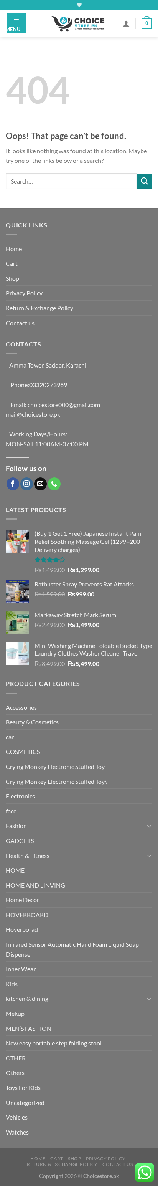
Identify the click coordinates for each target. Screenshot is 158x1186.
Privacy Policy (24, 292)
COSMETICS (23, 751)
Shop (12, 278)
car (10, 736)
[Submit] (144, 181)
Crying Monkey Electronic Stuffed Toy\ (56, 781)
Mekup (15, 1013)
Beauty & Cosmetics (32, 722)
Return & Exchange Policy (39, 307)
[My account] (126, 23)
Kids (12, 983)
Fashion (16, 825)
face (11, 811)
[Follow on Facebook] (13, 483)
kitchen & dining (27, 998)
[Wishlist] (79, 5)
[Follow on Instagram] (26, 483)
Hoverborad (22, 929)
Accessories (21, 707)
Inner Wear (21, 968)
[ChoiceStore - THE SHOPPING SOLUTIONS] (79, 23)
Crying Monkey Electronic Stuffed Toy (55, 766)
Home (14, 248)
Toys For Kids (23, 1087)
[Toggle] (149, 825)
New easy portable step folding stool (54, 1043)
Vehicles (17, 1117)
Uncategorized (25, 1102)
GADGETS (20, 840)
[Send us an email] (40, 483)
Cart (12, 263)
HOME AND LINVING (35, 885)
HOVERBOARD (27, 914)
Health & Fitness (27, 855)
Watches (17, 1132)
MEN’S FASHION (28, 1028)
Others (15, 1072)
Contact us (20, 322)
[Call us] (54, 483)
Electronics (20, 796)
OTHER (16, 1058)
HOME (15, 870)
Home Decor (22, 899)
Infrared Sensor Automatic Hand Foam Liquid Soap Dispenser (72, 949)
